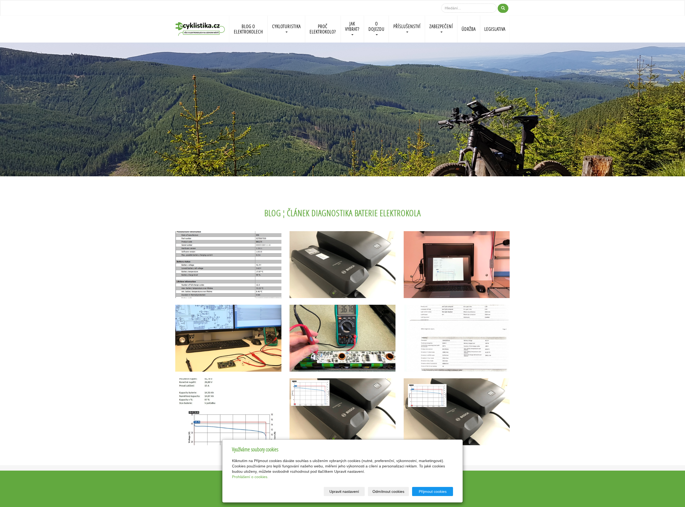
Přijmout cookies (433, 491)
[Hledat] (503, 8)
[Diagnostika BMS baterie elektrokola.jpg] (228, 338)
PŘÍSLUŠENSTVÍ (407, 26)
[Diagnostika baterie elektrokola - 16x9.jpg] (343, 411)
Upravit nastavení (344, 491)
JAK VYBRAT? (352, 26)
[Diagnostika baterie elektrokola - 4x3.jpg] (457, 411)
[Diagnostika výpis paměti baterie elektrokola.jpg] (228, 264)
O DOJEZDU (376, 26)
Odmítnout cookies (388, 491)
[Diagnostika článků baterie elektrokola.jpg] (343, 338)
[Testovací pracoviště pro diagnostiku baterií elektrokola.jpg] (457, 264)
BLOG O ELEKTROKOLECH (248, 29)
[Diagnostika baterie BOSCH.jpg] (343, 264)
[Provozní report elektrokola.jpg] (457, 338)
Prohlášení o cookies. (250, 477)
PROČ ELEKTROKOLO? (323, 29)
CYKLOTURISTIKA (286, 26)
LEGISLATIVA (494, 29)
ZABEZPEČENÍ (441, 26)
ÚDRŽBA (469, 29)
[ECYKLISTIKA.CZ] (200, 28)
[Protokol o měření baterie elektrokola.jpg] (228, 411)
